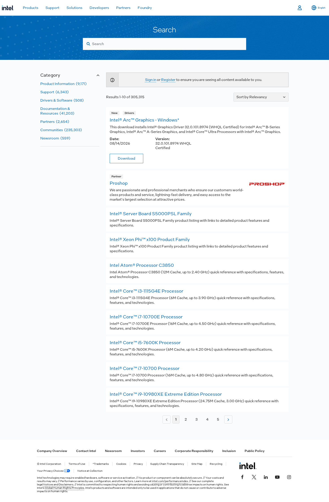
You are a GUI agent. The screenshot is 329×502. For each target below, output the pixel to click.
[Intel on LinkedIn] (266, 477)
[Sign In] (300, 8)
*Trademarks (101, 464)
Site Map (196, 464)
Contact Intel (86, 451)
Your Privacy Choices (50, 471)
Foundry (145, 7)
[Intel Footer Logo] (247, 465)
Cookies (121, 464)
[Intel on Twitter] (254, 477)
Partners (123, 7)
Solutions (74, 7)
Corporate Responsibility (194, 451)
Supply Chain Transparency (167, 464)
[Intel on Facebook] (242, 477)
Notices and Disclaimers (58, 484)
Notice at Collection (90, 471)
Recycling (216, 464)
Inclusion (229, 451)
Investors (138, 451)
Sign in (150, 79)
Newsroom (113, 451)
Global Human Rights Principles (64, 488)
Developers (99, 7)
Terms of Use (76, 464)
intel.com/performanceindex (170, 481)
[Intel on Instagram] (289, 477)
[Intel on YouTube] (277, 477)
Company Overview (52, 451)
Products (30, 7)
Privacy (138, 464)
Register (168, 79)
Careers (160, 451)
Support (52, 7)
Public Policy (255, 451)
